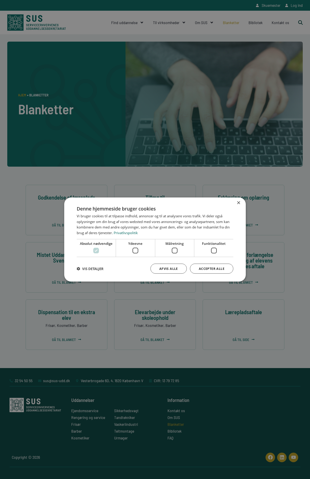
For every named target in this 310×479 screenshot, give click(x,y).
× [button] (238, 202)
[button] (90, 268)
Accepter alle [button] (211, 268)
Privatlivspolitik (126, 233)
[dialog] (155, 239)
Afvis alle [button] (168, 268)
